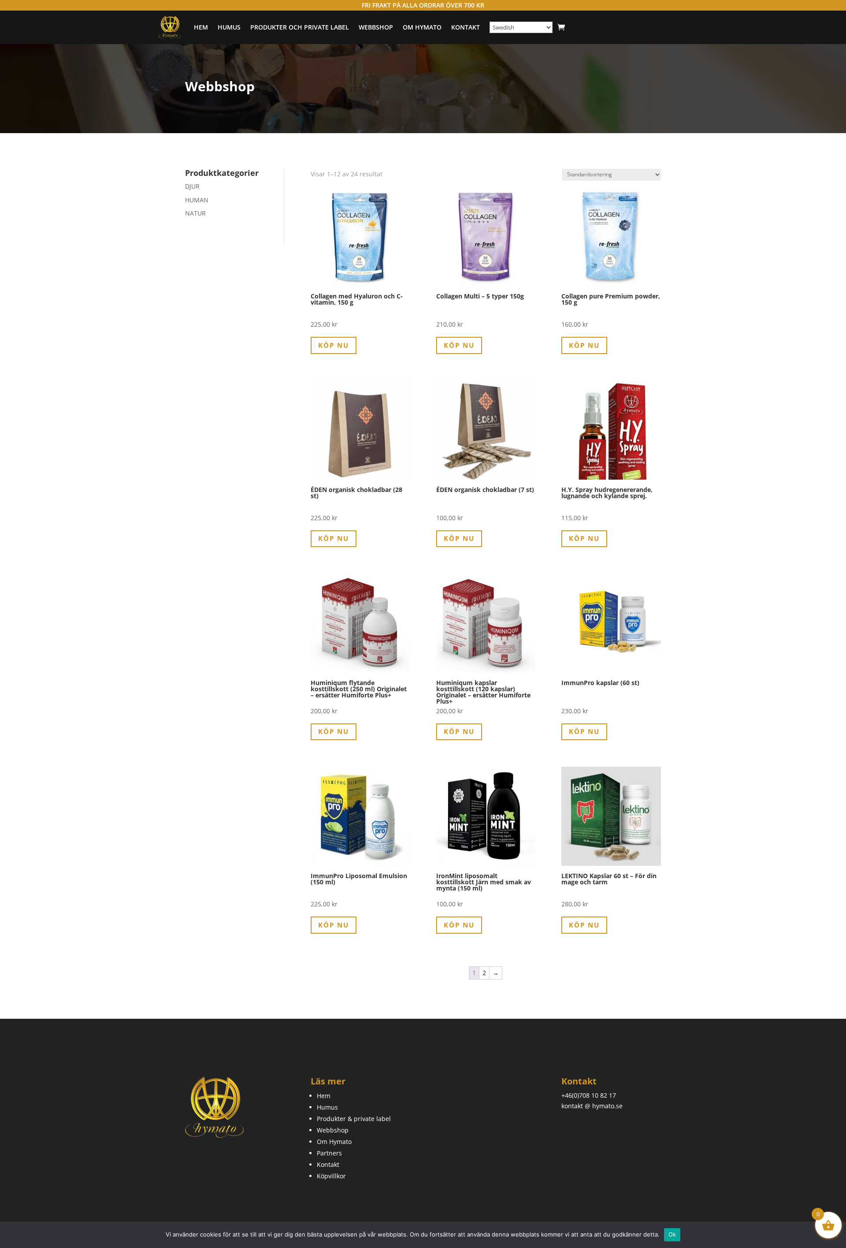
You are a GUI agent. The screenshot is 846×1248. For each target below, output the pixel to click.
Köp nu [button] (333, 345)
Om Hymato (422, 27)
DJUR (192, 186)
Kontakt (465, 27)
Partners (329, 1153)
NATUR (195, 213)
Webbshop (376, 27)
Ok (672, 1234)
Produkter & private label (354, 1118)
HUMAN (196, 200)
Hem (201, 27)
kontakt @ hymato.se (592, 1106)
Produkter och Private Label (299, 27)
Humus (229, 27)
